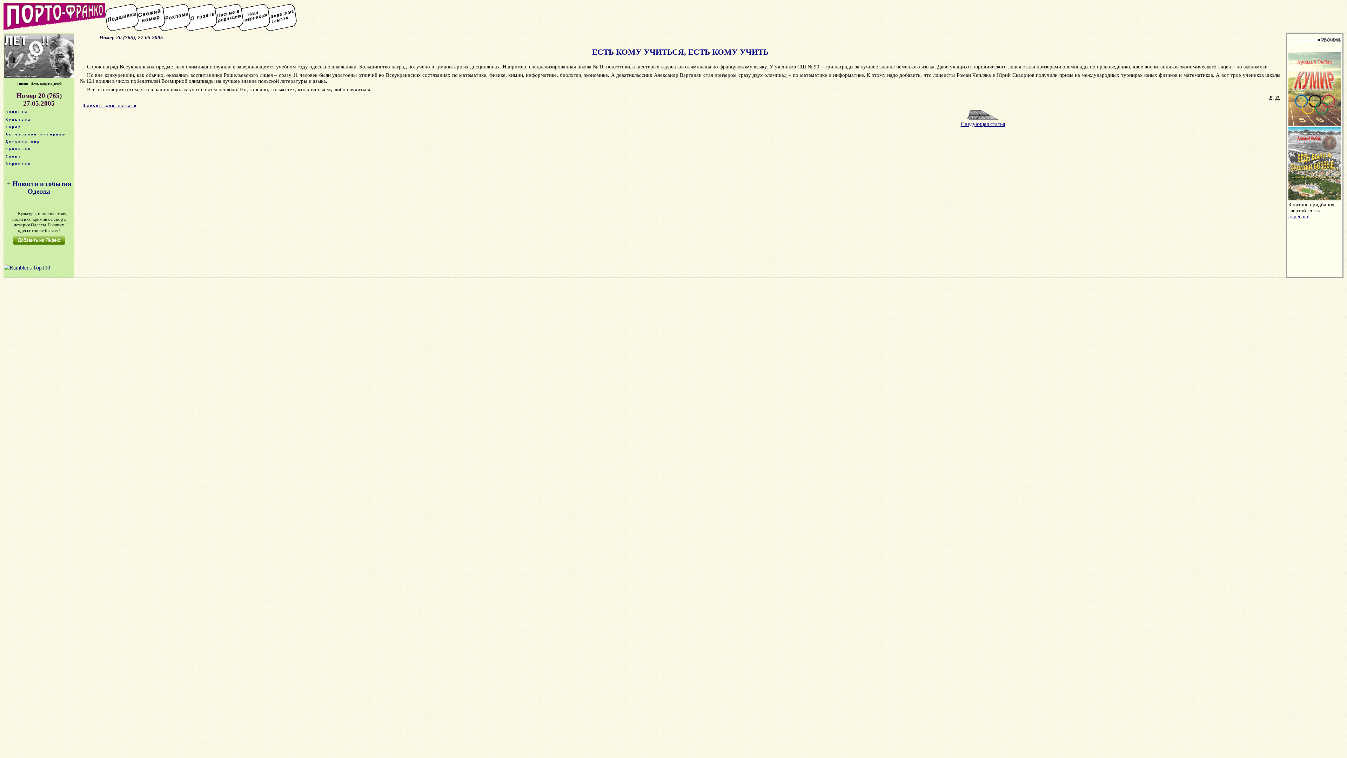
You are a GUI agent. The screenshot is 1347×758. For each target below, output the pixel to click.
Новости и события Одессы (42, 187)
